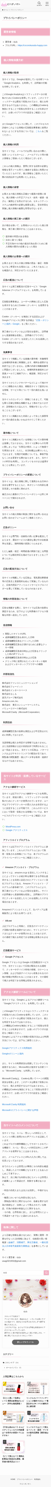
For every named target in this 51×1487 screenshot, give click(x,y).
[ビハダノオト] (10, 4)
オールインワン (13, 1368)
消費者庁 (21, 1242)
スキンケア (11, 1363)
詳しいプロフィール (25, 1342)
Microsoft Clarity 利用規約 (14, 1104)
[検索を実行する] (46, 1272)
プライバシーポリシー (25, 1479)
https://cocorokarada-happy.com (32, 45)
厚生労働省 (32, 1242)
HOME (13, 1479)
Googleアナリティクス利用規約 (17, 1048)
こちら (39, 131)
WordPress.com (13, 827)
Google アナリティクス (17, 830)
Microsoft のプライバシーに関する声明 (20, 1110)
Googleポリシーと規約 (13, 1054)
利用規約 (37, 1479)
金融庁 (11, 1242)
